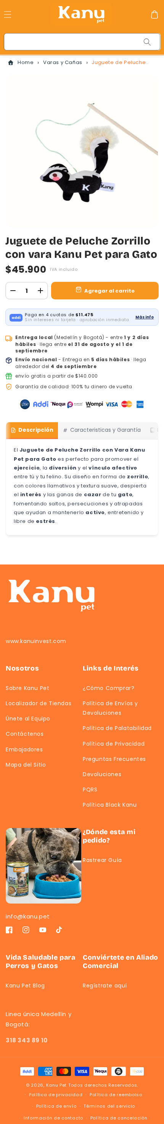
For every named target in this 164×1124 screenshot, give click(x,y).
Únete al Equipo (28, 718)
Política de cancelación (119, 1118)
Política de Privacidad (114, 744)
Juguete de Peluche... (120, 62)
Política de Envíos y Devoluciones (110, 708)
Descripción (35, 430)
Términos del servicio (109, 1106)
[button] (154, 14)
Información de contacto (53, 1118)
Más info (144, 317)
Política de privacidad (55, 1095)
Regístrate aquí (105, 985)
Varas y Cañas (62, 62)
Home (26, 62)
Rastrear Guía (102, 860)
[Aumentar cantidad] (40, 291)
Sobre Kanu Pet (27, 688)
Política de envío (56, 1106)
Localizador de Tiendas (38, 703)
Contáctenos (25, 734)
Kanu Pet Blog (25, 985)
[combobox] (82, 41)
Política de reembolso (116, 1095)
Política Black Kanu (110, 805)
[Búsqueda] (147, 42)
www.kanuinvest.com (36, 641)
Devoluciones (102, 774)
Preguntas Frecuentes (114, 759)
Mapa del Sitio (26, 765)
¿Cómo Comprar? (108, 688)
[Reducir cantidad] (13, 291)
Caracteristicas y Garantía (105, 430)
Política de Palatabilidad (117, 728)
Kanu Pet (57, 1085)
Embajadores (24, 749)
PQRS (90, 789)
